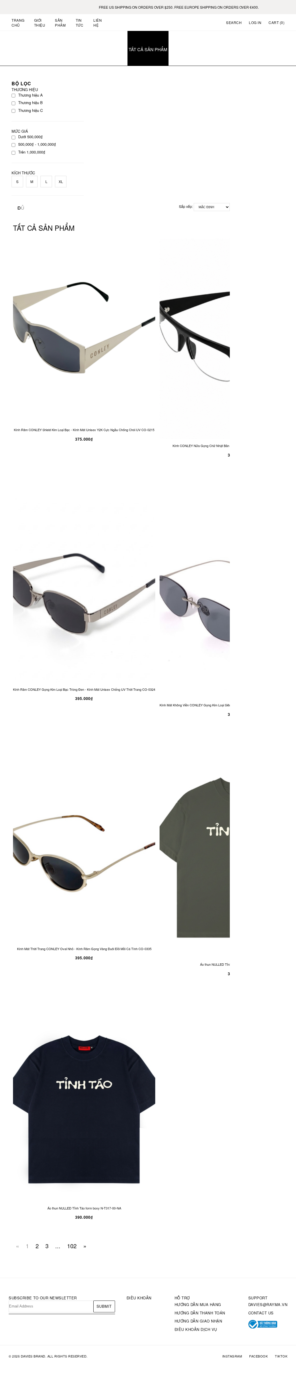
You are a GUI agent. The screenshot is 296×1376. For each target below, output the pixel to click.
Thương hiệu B (30, 102)
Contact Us (261, 1313)
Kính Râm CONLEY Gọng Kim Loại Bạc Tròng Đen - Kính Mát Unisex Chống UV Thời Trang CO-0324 (84, 689)
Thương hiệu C (30, 110)
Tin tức (80, 22)
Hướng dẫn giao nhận (198, 1321)
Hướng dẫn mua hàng (198, 1304)
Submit (104, 1306)
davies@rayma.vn (268, 1304)
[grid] (19, 207)
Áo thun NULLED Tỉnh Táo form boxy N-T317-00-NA (84, 1208)
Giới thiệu (39, 22)
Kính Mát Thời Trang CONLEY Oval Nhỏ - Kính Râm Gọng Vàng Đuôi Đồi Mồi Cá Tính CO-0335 (84, 949)
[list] (22, 210)
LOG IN (255, 22)
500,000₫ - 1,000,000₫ (37, 144)
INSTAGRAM (232, 1356)
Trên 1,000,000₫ (31, 152)
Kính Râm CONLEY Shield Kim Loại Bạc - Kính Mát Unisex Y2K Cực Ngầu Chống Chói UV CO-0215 (84, 430)
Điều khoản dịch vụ (196, 1329)
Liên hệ (97, 22)
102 (72, 1246)
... (57, 1246)
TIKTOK (281, 1356)
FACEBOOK (258, 1356)
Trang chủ (18, 22)
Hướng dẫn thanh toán (200, 1313)
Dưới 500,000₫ (30, 136)
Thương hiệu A (30, 95)
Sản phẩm (60, 22)
